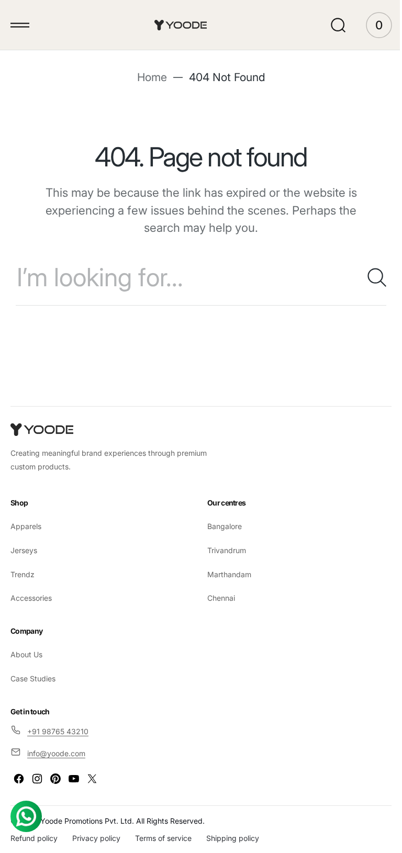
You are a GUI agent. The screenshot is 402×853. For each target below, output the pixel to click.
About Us (26, 654)
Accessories (31, 597)
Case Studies (32, 678)
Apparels (25, 526)
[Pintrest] (55, 778)
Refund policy (34, 838)
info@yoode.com (56, 753)
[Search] (362, 277)
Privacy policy (96, 838)
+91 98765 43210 (57, 731)
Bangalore (221, 526)
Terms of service (163, 838)
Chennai (217, 597)
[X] (92, 778)
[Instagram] (37, 778)
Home (148, 77)
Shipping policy (232, 838)
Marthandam (226, 574)
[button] (19, 25)
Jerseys (23, 550)
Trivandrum (223, 550)
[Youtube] (73, 778)
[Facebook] (18, 778)
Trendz (22, 574)
